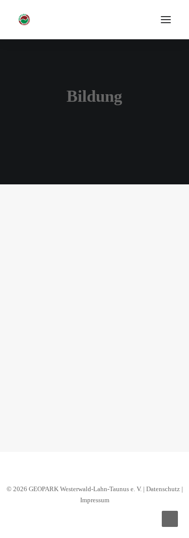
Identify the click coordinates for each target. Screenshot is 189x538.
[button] (166, 19)
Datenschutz (163, 489)
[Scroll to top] (170, 518)
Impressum (94, 500)
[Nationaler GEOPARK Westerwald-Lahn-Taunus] (24, 20)
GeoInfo (133, 245)
